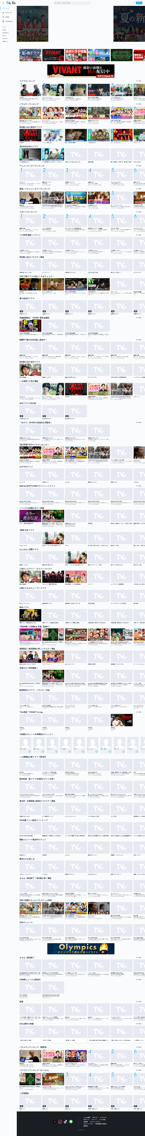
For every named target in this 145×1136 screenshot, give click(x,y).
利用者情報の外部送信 (100, 1123)
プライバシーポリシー (95, 1121)
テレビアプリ (103, 1117)
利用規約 (86, 1121)
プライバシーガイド (88, 1123)
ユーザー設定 (102, 1119)
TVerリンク (86, 1119)
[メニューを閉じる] (3, 3)
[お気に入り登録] (29, 751)
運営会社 (86, 1126)
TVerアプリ (95, 1117)
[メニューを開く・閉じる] (133, 3)
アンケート (94, 1119)
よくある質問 (87, 1117)
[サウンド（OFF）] (110, 39)
